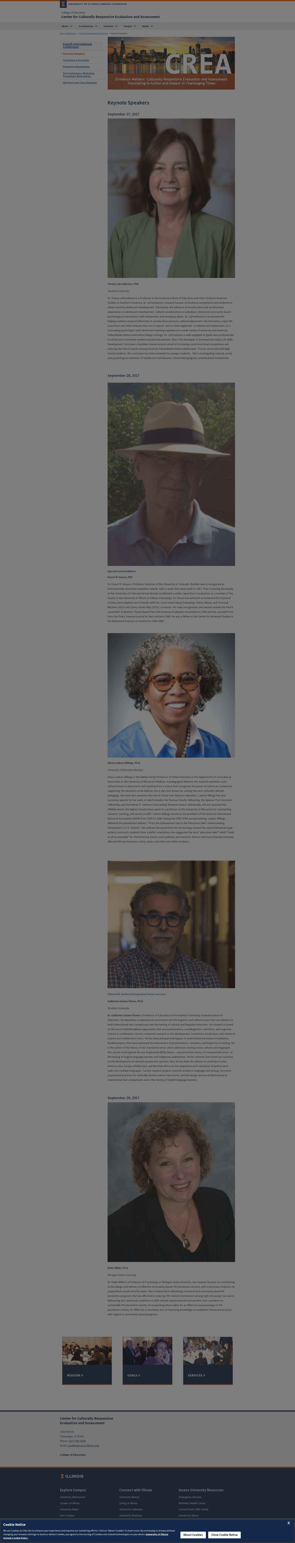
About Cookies (193, 1535)
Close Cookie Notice (224, 1535)
